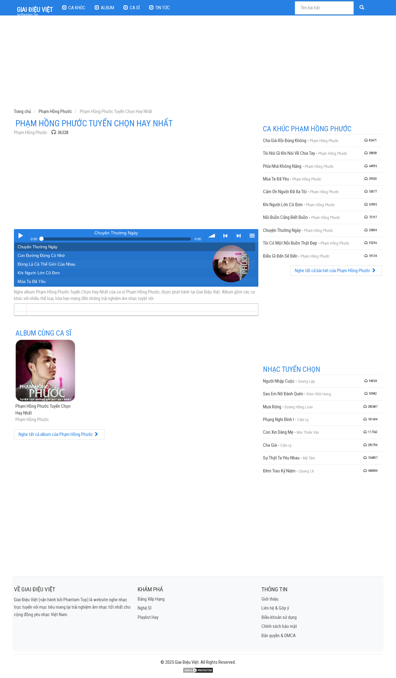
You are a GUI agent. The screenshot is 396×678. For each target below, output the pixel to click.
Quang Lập (306, 381)
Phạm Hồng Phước (30, 132)
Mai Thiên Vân (308, 432)
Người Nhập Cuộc (279, 381)
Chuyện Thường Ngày (38, 247)
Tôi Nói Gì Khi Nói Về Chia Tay (289, 153)
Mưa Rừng (272, 407)
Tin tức (162, 8)
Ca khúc (76, 8)
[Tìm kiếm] (363, 8)
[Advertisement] (199, 63)
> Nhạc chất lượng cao (238, 235)
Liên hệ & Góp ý (275, 608)
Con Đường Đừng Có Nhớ (41, 255)
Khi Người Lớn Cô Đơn (39, 273)
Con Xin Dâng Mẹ (278, 432)
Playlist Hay (148, 617)
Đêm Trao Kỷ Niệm (279, 471)
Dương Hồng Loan (299, 407)
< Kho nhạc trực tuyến (225, 235)
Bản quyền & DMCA (278, 635)
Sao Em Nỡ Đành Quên (283, 394)
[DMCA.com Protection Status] (198, 670)
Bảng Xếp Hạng (151, 599)
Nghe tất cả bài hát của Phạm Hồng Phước (333, 270)
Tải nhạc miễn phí (211, 235)
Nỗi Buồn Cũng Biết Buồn (285, 217)
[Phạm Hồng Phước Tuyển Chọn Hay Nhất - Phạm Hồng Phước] (45, 371)
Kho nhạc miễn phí (251, 235)
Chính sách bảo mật (279, 626)
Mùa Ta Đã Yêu (31, 281)
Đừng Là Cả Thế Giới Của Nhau (46, 264)
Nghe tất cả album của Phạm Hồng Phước (56, 434)
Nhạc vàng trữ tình (20, 235)
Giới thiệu (269, 599)
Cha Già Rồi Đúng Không (284, 140)
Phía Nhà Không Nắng (282, 166)
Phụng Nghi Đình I (278, 419)
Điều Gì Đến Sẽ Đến (280, 256)
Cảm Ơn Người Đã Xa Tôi (285, 191)
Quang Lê (306, 471)
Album (107, 8)
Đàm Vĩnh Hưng (319, 394)
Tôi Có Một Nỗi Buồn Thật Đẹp (290, 243)
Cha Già (270, 445)
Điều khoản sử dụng (279, 617)
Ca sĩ (135, 8)
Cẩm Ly (302, 419)
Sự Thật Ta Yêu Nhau (281, 458)
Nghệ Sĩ (145, 608)
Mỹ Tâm (309, 458)
